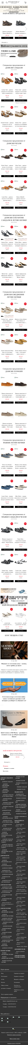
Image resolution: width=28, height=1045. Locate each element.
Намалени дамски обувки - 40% (21, 882)
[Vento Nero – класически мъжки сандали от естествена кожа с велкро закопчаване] (20, 530)
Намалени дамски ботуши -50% (21, 829)
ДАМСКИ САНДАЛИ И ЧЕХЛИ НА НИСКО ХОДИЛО (7, 841)
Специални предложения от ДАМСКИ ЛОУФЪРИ (14, 370)
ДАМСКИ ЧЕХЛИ (6, 810)
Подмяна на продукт (19, 976)
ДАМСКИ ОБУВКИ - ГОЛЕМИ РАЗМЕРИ (20, 956)
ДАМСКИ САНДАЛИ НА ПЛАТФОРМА (7, 803)
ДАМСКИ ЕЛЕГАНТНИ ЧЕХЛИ (7, 817)
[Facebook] (2, 1010)
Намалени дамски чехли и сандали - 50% (21, 848)
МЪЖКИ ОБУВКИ (5, 950)
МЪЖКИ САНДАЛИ (22, 787)
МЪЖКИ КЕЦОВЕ (20, 780)
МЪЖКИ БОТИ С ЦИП (20, 801)
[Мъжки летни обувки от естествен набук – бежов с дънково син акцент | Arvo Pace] (20, 455)
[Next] (25, 29)
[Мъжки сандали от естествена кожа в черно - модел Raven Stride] (7, 530)
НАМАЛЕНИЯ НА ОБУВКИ (19, 821)
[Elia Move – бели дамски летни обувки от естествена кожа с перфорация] (20, 615)
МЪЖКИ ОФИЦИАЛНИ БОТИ (20, 810)
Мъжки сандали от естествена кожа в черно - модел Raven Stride (7, 540)
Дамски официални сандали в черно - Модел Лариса (20, 275)
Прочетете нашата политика (14, 1034)
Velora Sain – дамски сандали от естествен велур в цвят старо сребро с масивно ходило (21, 91)
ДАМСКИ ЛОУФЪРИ (7, 948)
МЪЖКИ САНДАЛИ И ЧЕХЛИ (21, 783)
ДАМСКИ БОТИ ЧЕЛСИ (5, 877)
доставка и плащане (6, 988)
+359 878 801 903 (12, 1006)
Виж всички (5, 771)
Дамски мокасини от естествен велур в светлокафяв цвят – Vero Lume (7, 395)
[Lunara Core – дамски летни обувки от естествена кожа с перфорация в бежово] (7, 310)
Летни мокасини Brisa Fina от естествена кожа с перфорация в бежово (7, 352)
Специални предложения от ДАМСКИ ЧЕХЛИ (14, 142)
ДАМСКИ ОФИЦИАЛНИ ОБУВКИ (7, 915)
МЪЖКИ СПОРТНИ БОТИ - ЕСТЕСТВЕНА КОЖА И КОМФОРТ (21, 806)
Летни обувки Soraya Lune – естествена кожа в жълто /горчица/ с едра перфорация (21, 352)
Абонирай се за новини (9, 768)
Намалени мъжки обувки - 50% (20, 836)
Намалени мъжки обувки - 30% (20, 902)
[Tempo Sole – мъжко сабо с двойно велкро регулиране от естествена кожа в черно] (7, 561)
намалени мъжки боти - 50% (20, 840)
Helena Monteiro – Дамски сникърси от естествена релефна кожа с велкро (20, 32)
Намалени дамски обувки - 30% (21, 910)
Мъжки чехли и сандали (20, 943)
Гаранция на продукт (19, 973)
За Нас (2, 979)
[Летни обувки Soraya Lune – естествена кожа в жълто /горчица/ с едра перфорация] (20, 341)
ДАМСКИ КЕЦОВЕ (7, 926)
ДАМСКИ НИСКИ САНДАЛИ (7, 799)
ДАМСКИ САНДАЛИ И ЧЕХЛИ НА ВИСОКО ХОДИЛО (7, 846)
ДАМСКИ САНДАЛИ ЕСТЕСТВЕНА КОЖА (7, 795)
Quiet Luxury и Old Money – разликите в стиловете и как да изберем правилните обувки (14, 734)
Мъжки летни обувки (22, 946)
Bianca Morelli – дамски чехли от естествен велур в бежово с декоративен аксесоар (21, 198)
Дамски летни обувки (20, 934)
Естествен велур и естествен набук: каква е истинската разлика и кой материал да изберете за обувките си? (14, 698)
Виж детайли (7, 37)
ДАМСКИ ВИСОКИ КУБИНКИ (6, 899)
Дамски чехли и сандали (20, 930)
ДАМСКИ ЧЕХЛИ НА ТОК (7, 825)
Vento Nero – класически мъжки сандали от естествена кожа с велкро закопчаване (21, 540)
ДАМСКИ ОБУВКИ (6, 908)
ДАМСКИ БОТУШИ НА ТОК (6, 895)
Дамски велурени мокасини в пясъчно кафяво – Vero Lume (7, 425)
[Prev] (19, 591)
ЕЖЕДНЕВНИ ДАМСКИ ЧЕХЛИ (6, 813)
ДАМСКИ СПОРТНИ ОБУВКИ (7, 923)
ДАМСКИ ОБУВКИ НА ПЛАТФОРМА (6, 937)
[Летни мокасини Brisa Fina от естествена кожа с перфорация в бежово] (7, 341)
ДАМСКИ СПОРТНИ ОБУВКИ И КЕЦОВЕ (6, 919)
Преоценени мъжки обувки (21, 924)
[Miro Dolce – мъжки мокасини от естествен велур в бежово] (20, 487)
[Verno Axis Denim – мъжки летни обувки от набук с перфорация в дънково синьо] (7, 455)
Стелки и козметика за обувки (21, 817)
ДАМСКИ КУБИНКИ (7, 868)
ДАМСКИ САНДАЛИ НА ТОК (7, 807)
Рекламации (17, 982)
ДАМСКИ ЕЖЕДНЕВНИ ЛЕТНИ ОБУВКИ (6, 851)
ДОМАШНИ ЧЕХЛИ (20, 949)
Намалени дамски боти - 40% (21, 871)
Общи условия (4, 985)
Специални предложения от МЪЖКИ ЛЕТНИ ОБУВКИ (14, 441)
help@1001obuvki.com (12, 1001)
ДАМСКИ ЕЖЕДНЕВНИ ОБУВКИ (7, 911)
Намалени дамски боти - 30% (21, 906)
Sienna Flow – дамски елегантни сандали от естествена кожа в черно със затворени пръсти (7, 244)
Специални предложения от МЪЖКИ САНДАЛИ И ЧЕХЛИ (14, 515)
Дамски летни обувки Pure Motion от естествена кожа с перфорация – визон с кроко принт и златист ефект (21, 321)
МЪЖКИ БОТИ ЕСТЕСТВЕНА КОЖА (20, 795)
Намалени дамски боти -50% (21, 833)
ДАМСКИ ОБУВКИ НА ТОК (6, 933)
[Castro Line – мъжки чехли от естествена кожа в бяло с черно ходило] (20, 561)
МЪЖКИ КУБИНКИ (21, 798)
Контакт (3, 982)
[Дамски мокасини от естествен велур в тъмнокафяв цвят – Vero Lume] (20, 384)
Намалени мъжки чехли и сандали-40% (21, 890)
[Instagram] (9, 1010)
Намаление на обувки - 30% (21, 894)
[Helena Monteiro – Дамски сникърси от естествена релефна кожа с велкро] (20, 23)
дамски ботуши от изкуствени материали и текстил (7, 904)
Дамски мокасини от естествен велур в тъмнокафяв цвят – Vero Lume (20, 395)
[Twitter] (6, 1010)
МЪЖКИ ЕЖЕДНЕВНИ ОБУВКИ (7, 953)
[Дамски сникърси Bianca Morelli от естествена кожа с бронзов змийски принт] (7, 23)
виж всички (14, 69)
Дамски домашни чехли (20, 952)
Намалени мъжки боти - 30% (20, 898)
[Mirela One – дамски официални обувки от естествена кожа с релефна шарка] (7, 264)
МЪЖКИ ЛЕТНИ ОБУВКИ (20, 777)
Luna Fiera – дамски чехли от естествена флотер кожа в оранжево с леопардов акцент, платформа (7, 198)
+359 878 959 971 (12, 1004)
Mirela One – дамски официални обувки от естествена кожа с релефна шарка (7, 275)
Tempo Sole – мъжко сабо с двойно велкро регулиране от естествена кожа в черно (7, 572)
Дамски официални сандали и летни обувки (21, 939)
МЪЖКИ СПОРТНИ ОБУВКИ (6, 961)
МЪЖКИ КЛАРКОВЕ (21, 813)
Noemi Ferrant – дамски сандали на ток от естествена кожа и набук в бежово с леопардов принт (7, 124)
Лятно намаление (20, 927)
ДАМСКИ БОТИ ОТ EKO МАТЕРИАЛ (6, 881)
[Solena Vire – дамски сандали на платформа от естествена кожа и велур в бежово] (20, 113)
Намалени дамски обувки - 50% (21, 844)
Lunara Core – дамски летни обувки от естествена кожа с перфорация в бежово (7, 321)
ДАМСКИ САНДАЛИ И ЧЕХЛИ (7, 778)
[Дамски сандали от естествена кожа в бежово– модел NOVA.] (7, 615)
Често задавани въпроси (7, 994)
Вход (2, 973)
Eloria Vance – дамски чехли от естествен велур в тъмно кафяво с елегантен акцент (7, 167)
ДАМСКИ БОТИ (5, 855)
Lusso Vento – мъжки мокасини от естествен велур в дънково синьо (7, 498)
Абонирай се (4, 42)
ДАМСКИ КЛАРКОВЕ (7, 874)
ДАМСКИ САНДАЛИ (7, 781)
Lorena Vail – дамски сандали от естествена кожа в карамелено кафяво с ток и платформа (7, 91)
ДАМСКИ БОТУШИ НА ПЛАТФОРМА (6, 891)
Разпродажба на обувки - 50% (19, 825)
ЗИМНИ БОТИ (5, 857)
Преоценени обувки (21, 916)
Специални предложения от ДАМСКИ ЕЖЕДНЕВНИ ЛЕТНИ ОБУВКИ (14, 294)
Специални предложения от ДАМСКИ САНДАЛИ (14, 66)
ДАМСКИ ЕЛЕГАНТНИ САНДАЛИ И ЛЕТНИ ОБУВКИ (6, 834)
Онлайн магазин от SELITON (14, 1043)
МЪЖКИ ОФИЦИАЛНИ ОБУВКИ (7, 957)
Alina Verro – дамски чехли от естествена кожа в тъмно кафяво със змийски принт (21, 167)
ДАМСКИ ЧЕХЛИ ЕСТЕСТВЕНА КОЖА (7, 821)
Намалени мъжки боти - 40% (20, 867)
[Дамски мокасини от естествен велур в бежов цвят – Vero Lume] (20, 414)
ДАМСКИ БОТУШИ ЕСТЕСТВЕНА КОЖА (6, 888)
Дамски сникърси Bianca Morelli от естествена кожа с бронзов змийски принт (7, 32)
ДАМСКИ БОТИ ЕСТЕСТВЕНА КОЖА (6, 871)
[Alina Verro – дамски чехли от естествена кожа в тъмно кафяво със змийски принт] (20, 156)
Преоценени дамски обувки (21, 920)
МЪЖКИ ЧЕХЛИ (21, 789)
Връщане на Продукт (19, 979)
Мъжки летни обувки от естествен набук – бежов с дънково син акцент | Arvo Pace (21, 466)
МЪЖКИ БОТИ (19, 792)
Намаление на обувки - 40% (21, 863)
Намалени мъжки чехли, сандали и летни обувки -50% (21, 858)
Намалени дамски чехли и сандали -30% (21, 913)
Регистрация (4, 976)
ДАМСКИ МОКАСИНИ (4, 945)
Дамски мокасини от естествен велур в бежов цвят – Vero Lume (20, 425)
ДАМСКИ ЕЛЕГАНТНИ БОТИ (6, 865)
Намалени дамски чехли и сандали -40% (21, 886)
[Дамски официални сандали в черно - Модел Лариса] (20, 264)
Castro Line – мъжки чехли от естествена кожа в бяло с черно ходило (20, 572)
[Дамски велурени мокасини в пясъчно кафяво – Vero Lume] (7, 414)
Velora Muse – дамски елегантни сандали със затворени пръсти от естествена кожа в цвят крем (20, 244)
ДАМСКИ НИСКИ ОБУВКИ (6, 929)
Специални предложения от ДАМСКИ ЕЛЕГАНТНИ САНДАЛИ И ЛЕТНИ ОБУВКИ (14, 217)
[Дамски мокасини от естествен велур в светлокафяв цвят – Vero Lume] (7, 384)
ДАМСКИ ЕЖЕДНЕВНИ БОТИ (6, 861)
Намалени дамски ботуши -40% (21, 875)
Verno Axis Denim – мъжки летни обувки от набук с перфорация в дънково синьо (7, 466)
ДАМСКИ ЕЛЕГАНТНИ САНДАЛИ (5, 791)
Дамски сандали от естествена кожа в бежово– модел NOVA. (7, 624)
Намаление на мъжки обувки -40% (21, 878)
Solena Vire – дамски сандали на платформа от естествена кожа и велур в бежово (21, 124)
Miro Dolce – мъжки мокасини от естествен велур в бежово (20, 498)
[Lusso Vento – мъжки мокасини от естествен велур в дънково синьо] (7, 487)
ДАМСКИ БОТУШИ (6, 884)
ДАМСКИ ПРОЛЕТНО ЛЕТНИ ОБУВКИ (7, 941)
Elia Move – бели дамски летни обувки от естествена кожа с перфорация (21, 624)
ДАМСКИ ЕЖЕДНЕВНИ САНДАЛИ (5, 786)
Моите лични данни (15, 1038)
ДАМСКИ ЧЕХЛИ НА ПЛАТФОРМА (7, 829)
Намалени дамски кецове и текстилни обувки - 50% (21, 853)
